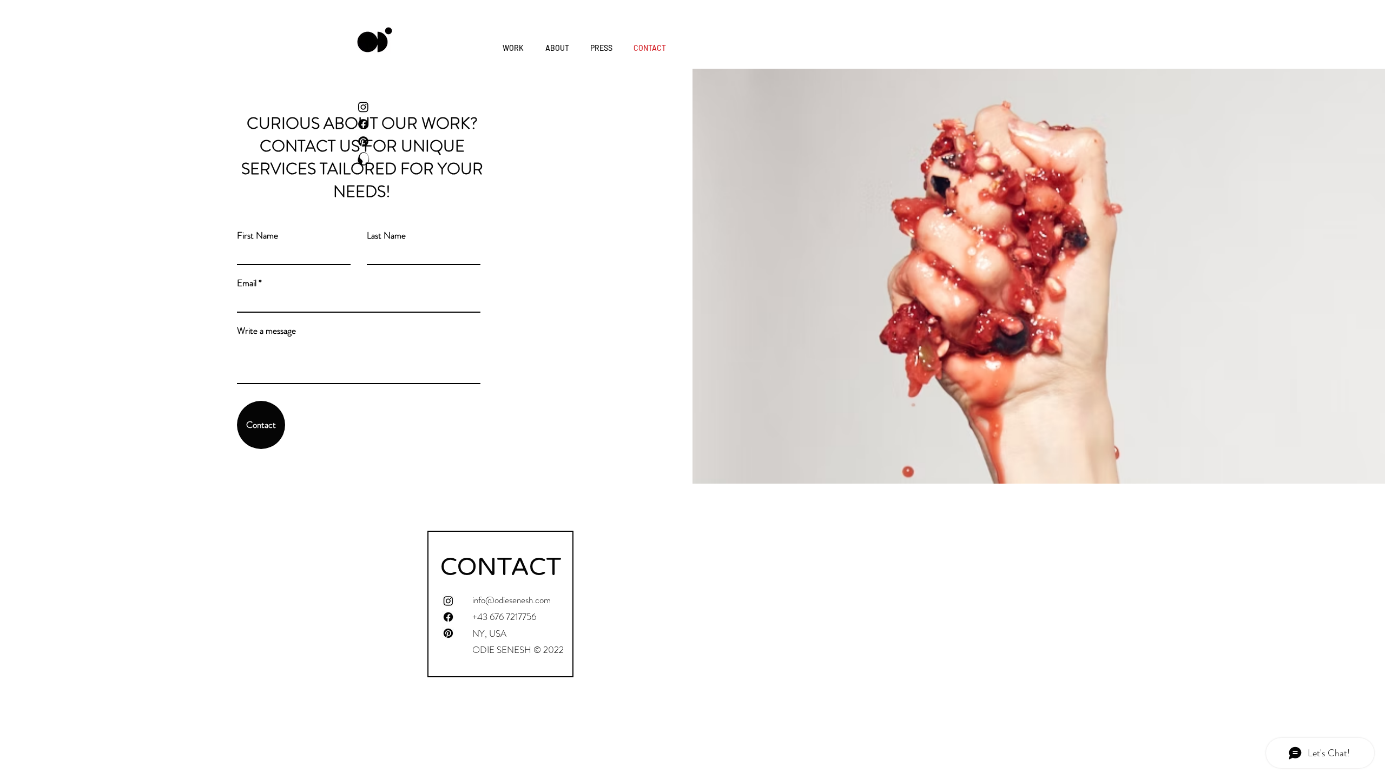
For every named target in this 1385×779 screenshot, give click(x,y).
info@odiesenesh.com (511, 599)
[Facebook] (363, 124)
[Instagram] (363, 107)
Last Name (386, 235)
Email (246, 283)
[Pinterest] (363, 141)
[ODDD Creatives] (363, 159)
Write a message (266, 330)
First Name (257, 235)
